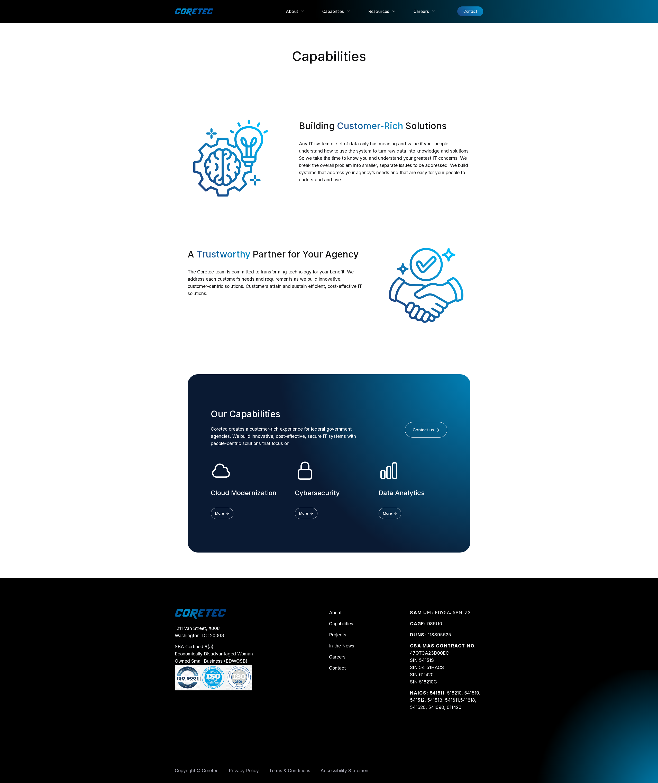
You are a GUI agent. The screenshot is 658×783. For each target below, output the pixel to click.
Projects (337, 634)
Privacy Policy (244, 770)
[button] (295, 11)
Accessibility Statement (345, 770)
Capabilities (341, 623)
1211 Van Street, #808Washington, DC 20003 (199, 632)
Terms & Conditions (289, 770)
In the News (341, 645)
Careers (337, 657)
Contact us (426, 429)
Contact (470, 11)
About (335, 612)
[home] (194, 11)
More (222, 513)
